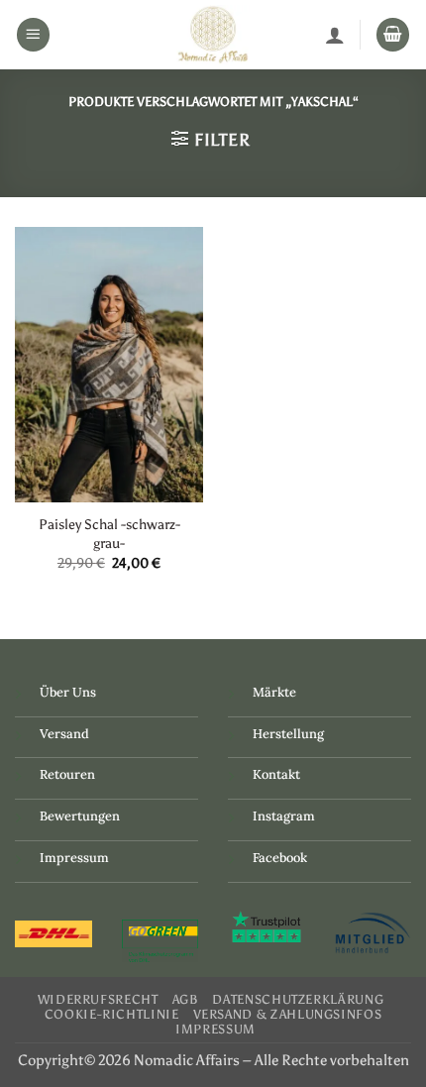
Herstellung (288, 733)
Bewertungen (80, 816)
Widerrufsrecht (98, 999)
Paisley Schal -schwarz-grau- (109, 533)
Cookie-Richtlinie (112, 1014)
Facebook (280, 857)
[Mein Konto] (335, 34)
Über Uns (68, 692)
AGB (185, 999)
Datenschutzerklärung (297, 999)
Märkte (274, 692)
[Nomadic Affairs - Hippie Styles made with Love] (213, 34)
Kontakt (276, 774)
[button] (34, 35)
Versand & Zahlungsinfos (287, 1014)
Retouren (67, 774)
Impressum (74, 857)
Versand (64, 733)
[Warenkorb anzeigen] (393, 35)
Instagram (284, 816)
